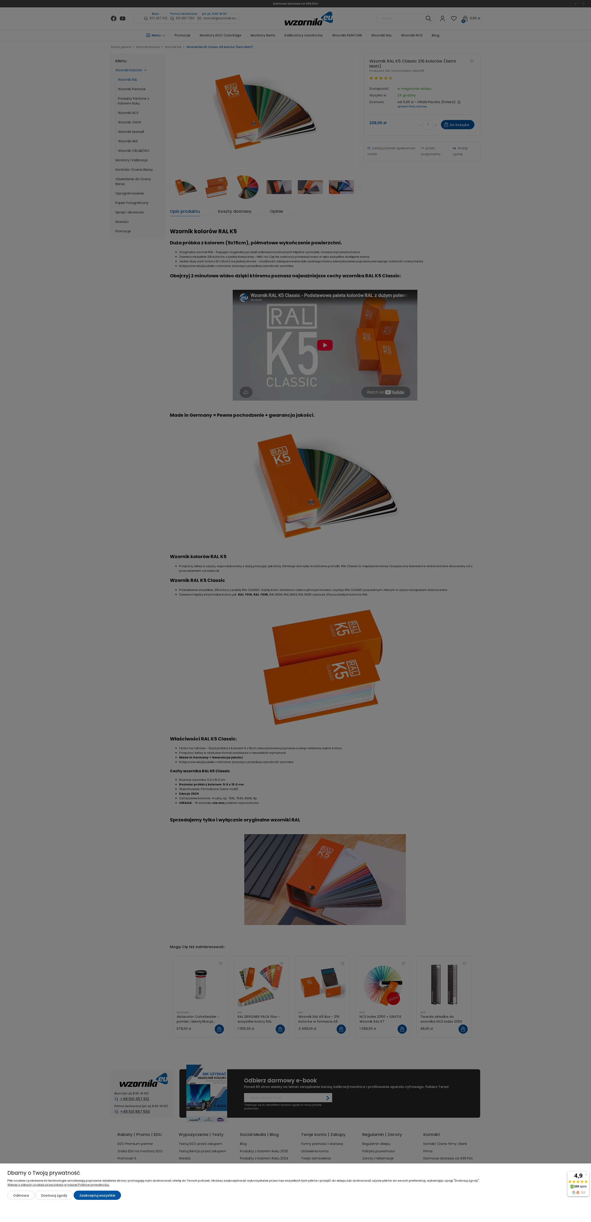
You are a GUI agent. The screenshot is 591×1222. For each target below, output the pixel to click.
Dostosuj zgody (54, 1195)
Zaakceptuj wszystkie (97, 1195)
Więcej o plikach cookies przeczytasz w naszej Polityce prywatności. (58, 1185)
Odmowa (21, 1195)
